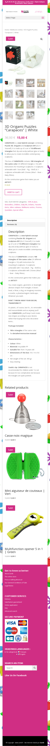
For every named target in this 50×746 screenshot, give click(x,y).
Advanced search (11, 611)
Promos (39, 207)
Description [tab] (12, 220)
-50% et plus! (32, 202)
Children (17, 204)
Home (7, 30)
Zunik (42, 743)
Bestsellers (9, 204)
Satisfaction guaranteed (13, 602)
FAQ (6, 608)
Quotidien (8, 210)
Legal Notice (9, 586)
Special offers (18, 210)
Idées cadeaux (15, 207)
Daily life (24, 204)
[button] (41, 39)
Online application (11, 605)
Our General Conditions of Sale (16, 583)
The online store (10, 577)
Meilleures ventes (16, 30)
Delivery (8, 599)
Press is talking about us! (13, 580)
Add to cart (13, 192)
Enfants (31, 204)
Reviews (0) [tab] (12, 224)
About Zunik (9, 574)
